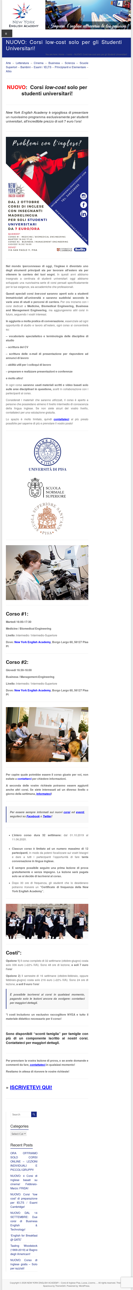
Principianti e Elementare (70, 67)
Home (61, 54)
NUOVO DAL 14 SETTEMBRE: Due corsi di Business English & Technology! (23, 1221)
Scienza (70, 63)
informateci (43, 794)
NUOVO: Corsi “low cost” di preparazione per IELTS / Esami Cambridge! (23, 1200)
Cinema (38, 63)
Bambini (25, 67)
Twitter (47, 816)
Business (54, 63)
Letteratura (23, 63)
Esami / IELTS (42, 67)
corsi (67, 812)
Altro (9, 71)
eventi (80, 812)
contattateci (61, 419)
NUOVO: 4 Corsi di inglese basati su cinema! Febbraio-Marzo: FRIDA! (23, 1182)
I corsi (69, 54)
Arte (8, 63)
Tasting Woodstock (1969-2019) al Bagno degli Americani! (23, 1250)
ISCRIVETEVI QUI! (31, 1087)
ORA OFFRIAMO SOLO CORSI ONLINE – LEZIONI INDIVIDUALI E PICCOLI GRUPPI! (23, 1161)
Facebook (33, 816)
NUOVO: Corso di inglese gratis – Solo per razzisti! (23, 1264)
